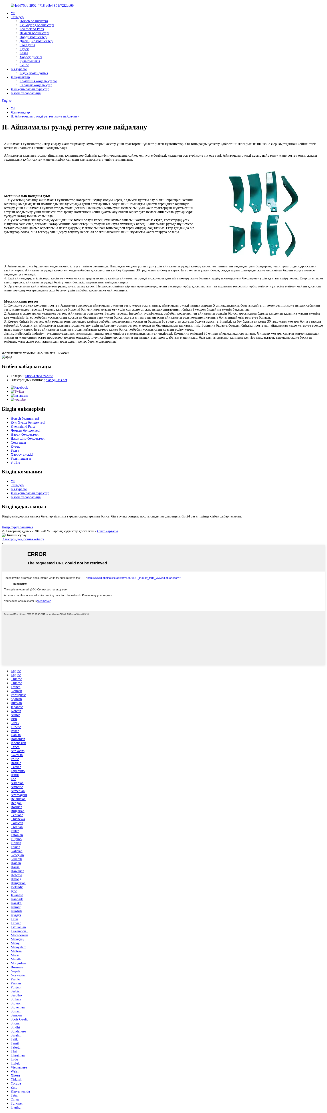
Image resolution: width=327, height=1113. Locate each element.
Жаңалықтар (20, 77)
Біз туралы (19, 69)
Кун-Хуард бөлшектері (37, 25)
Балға (24, 53)
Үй (13, 13)
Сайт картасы (107, 531)
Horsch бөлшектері (34, 21)
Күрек (24, 49)
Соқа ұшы (27, 45)
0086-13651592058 (39, 376)
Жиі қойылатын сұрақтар (30, 89)
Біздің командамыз (34, 73)
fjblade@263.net (55, 380)
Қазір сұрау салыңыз (17, 527)
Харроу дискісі (31, 57)
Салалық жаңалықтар (36, 85)
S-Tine (24, 65)
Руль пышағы (30, 61)
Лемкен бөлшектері (34, 33)
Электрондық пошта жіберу (23, 539)
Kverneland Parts (32, 29)
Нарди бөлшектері (33, 37)
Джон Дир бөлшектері (36, 41)
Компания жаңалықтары (38, 81)
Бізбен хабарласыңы (26, 93)
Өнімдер (17, 17)
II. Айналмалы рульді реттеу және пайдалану (45, 116)
